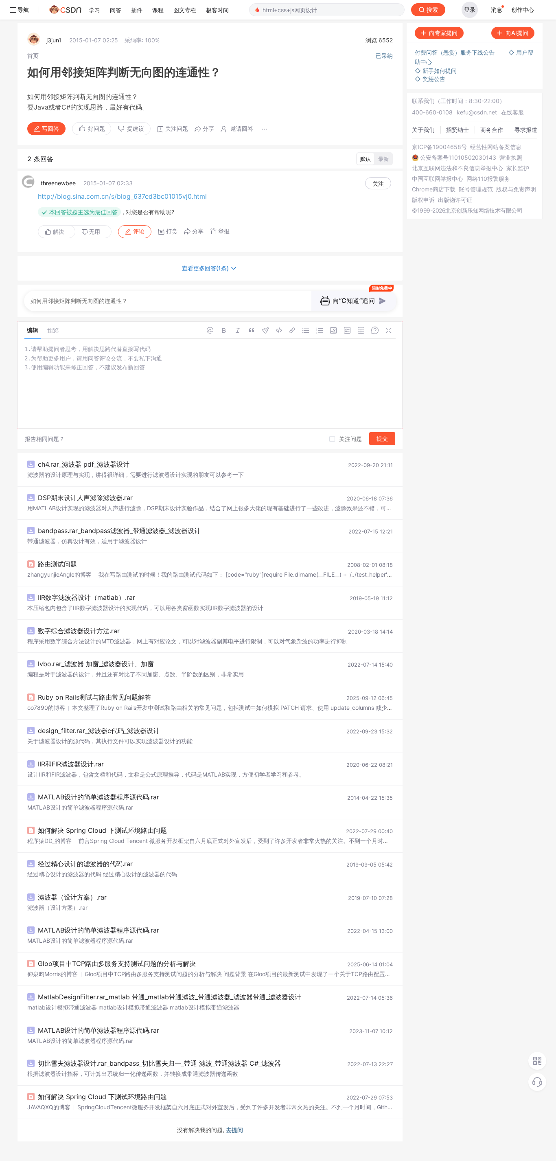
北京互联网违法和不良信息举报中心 (457, 168)
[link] (33, 55)
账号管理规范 (476, 189)
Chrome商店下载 (433, 189)
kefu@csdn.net (477, 112)
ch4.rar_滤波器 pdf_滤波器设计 (83, 464)
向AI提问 (517, 32)
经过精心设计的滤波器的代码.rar (85, 864)
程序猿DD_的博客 (49, 840)
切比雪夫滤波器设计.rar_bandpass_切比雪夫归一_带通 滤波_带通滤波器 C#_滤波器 (159, 1063)
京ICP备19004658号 (439, 147)
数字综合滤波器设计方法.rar (79, 631)
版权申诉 (423, 200)
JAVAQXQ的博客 (48, 1107)
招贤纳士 (457, 129)
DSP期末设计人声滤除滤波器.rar (85, 498)
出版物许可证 (455, 200)
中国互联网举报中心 (437, 179)
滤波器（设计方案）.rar (72, 897)
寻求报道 (525, 129)
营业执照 (510, 157)
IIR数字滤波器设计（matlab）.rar (86, 597)
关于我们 (423, 129)
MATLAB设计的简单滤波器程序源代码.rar (98, 797)
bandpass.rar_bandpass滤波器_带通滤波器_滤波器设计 (119, 531)
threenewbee (58, 183)
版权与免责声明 (516, 189)
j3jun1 (53, 40)
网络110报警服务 (488, 179)
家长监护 (517, 168)
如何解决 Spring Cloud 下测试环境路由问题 (102, 830)
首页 (33, 55)
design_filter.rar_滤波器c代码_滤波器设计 (99, 730)
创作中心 (522, 9)
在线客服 (512, 112)
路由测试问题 (57, 564)
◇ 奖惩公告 (430, 78)
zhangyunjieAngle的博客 (59, 574)
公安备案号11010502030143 (458, 157)
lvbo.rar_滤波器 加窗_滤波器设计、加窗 (96, 664)
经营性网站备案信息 (495, 147)
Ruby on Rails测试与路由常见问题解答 (94, 697)
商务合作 (491, 129)
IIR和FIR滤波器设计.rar (71, 764)
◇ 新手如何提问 (436, 70)
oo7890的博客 (46, 707)
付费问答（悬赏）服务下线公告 (455, 52)
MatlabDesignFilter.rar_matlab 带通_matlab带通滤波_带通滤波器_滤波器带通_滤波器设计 (169, 997)
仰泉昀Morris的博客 (52, 973)
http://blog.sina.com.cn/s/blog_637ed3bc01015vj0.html (122, 196)
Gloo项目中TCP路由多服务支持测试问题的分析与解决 (117, 963)
